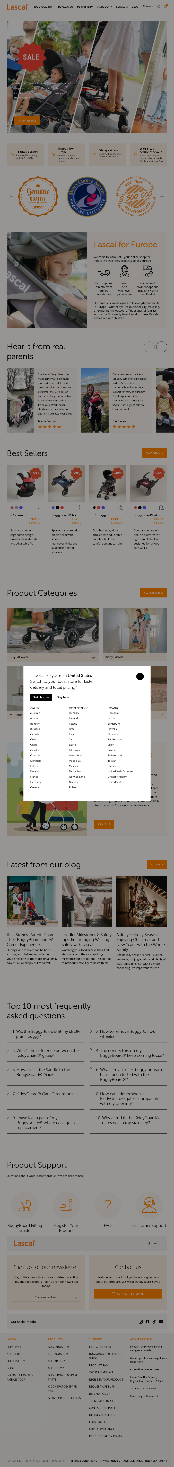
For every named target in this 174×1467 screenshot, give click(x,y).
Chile (33, 739)
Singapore (114, 723)
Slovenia (113, 734)
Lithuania (74, 750)
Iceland (73, 718)
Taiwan (112, 760)
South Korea (115, 739)
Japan (72, 739)
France (34, 776)
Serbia (111, 718)
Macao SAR (76, 760)
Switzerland (115, 755)
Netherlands (76, 771)
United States (116, 782)
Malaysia (74, 766)
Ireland (73, 723)
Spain (111, 744)
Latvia (72, 744)
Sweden (112, 750)
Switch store (41, 697)
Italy (71, 734)
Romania (113, 713)
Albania (34, 707)
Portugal (113, 707)
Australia (35, 713)
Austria (34, 718)
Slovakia (113, 729)
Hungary (74, 713)
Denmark (35, 760)
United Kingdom (117, 776)
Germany (35, 782)
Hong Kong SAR (78, 707)
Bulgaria (35, 729)
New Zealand (77, 776)
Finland (34, 771)
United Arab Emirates (120, 771)
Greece (34, 787)
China (33, 744)
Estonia (34, 766)
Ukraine (112, 766)
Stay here (63, 697)
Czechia (35, 755)
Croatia (34, 750)
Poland (73, 787)
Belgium (35, 723)
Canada (34, 734)
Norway (74, 782)
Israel (72, 729)
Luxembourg (76, 755)
